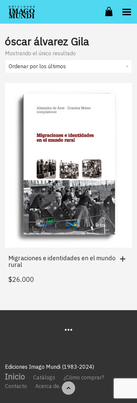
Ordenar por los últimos (37, 66)
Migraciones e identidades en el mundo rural (61, 261)
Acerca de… (49, 386)
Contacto (16, 386)
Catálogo (44, 377)
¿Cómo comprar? (84, 377)
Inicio (15, 376)
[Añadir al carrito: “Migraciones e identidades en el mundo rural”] (124, 259)
